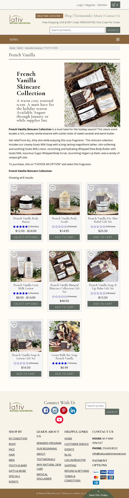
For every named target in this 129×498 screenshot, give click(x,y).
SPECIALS (14, 476)
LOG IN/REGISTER (75, 460)
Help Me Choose (49, 16)
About (97, 16)
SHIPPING (70, 465)
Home (12, 47)
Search (113, 30)
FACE (12, 449)
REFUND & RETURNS (76, 471)
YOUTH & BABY (18, 465)
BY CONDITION (18, 438)
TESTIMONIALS (46, 459)
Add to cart (64, 237)
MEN (12, 460)
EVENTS (13, 481)
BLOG (67, 454)
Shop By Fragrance (33, 47)
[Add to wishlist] (14, 188)
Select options (26, 237)
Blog (68, 16)
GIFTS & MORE (17, 471)
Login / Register (86, 5)
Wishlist (102, 5)
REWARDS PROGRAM (49, 443)
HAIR (12, 454)
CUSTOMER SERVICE (76, 444)
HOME (68, 438)
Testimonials (82, 16)
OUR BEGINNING (47, 448)
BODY (20, 47)
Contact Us (112, 16)
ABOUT (41, 454)
